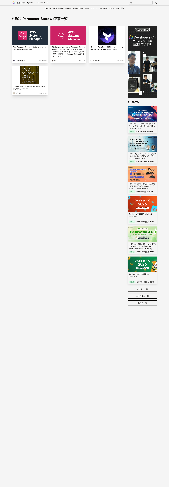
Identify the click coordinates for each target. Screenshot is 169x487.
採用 (122, 8)
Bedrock (68, 8)
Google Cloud (78, 8)
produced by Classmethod (37, 3)
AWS (55, 8)
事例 (117, 8)
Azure (87, 8)
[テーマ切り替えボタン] (155, 2)
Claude (61, 8)
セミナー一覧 (142, 289)
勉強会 (111, 8)
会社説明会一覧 (142, 296)
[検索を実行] (131, 3)
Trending (48, 8)
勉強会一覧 (142, 303)
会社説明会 (103, 8)
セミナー (94, 8)
